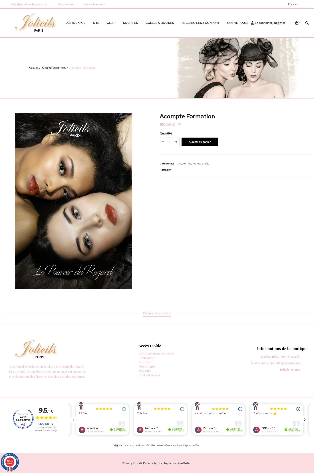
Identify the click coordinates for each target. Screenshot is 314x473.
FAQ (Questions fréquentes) (29, 4)
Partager (176, 169)
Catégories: (167, 163)
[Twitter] (14, 381)
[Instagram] (306, 4)
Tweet (181, 169)
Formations (65, 4)
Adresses (144, 362)
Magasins (145, 371)
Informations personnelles (156, 353)
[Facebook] (7, 381)
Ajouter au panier (200, 142)
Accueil (182, 163)
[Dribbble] (27, 381)
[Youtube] (34, 381)
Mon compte (147, 366)
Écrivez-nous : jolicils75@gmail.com (275, 363)
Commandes (147, 358)
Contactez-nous (94, 4)
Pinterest (187, 169)
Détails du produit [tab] (157, 313)
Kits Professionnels (198, 163)
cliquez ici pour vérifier (187, 445)
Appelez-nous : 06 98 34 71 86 (280, 356)
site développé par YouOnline (172, 463)
